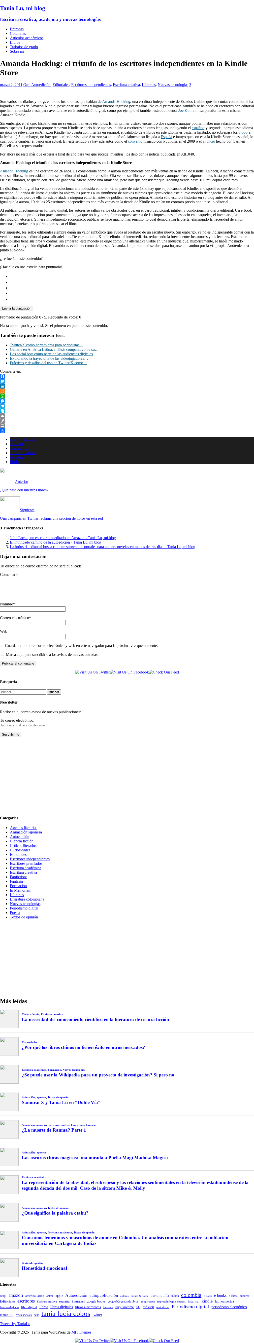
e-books (220, 1295)
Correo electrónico (14, 618)
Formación (18, 886)
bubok (175, 1296)
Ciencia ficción (21, 841)
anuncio (209, 141)
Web (3, 631)
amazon (15, 1295)
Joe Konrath (187, 110)
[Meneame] (127, 391)
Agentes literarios (23, 828)
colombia (191, 1295)
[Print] (127, 425)
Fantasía (16, 881)
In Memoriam (20, 890)
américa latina (34, 1296)
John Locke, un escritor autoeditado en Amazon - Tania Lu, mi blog (63, 538)
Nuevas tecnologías (173, 84)
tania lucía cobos (65, 1313)
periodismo (162, 1307)
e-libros (233, 1296)
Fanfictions (18, 877)
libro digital (29, 1307)
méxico (148, 1306)
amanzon (17, 444)
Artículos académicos (26, 38)
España (166, 137)
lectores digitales (9, 1307)
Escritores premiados (26, 863)
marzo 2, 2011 (11, 84)
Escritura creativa (126, 84)
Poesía (15, 912)
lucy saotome (124, 1307)
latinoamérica (224, 1301)
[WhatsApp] (127, 396)
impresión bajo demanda (171, 1301)
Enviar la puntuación (16, 308)
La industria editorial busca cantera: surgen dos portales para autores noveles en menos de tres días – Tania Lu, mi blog (102, 547)
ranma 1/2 (6, 1315)
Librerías (149, 84)
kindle (15, 462)
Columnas (18, 33)
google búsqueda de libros (123, 1301)
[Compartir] (127, 430)
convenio (135, 141)
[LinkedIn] (127, 386)
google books (96, 1301)
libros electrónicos (88, 1307)
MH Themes (81, 1332)
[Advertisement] (127, 776)
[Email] (127, 415)
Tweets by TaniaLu (15, 1324)
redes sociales (24, 1315)
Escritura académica (25, 868)
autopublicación (22, 453)
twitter (97, 1315)
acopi (3, 1296)
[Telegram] (127, 405)
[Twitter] (127, 381)
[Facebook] (127, 376)
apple (59, 1296)
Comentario (9, 574)
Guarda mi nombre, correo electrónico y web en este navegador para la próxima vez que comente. (81, 645)
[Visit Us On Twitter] (92, 672)
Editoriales (61, 84)
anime (49, 1296)
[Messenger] (127, 400)
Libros (15, 42)
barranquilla (160, 1295)
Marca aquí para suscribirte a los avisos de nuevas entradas (51, 654)
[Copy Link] (127, 420)
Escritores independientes (91, 84)
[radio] (132, 276)
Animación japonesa (26, 832)
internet (193, 1301)
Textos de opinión (24, 917)
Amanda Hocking (116, 101)
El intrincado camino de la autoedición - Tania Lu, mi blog (55, 542)
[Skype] (127, 410)
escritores (17, 457)
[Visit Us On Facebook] (129, 672)
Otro (27, 84)
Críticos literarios (23, 845)
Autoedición (41, 84)
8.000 (243, 132)
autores (124, 1295)
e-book (208, 1296)
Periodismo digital (24, 908)
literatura (108, 1307)
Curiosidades (20, 850)
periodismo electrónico (229, 1307)
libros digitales (61, 1307)
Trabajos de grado (24, 47)
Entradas (17, 29)
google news (148, 1301)
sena (36, 1315)
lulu (138, 1307)
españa (64, 1301)
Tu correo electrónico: (17, 720)
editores (244, 1296)
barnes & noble (139, 1296)
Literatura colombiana (27, 899)
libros (43, 1307)
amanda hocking (23, 439)
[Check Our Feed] (164, 672)
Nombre (6, 604)
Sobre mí (17, 51)
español (198, 128)
